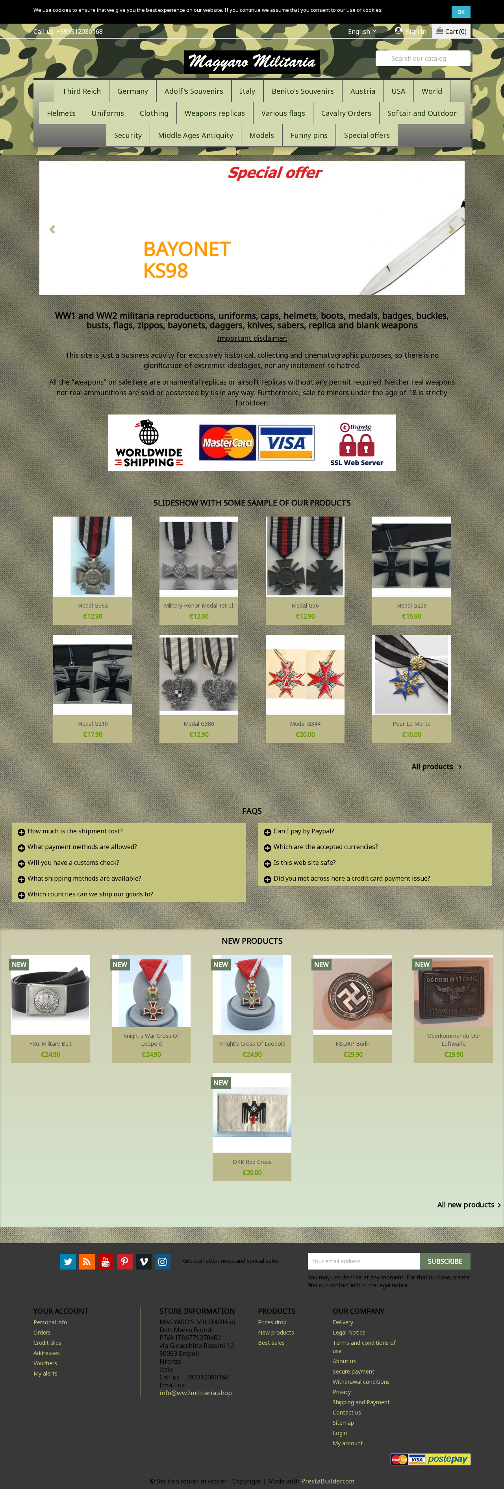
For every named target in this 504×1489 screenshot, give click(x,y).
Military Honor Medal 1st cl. (199, 605)
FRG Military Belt (50, 1043)
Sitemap (343, 1422)
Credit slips (47, 1342)
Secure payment (353, 1371)
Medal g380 (198, 723)
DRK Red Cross (252, 1162)
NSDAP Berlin (353, 1043)
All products (438, 767)
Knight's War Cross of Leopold (151, 1039)
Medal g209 (411, 605)
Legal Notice (349, 1332)
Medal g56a (92, 605)
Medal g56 (305, 605)
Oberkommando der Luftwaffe (453, 1039)
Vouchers (45, 1363)
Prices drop (272, 1322)
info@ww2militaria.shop (195, 1393)
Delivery (343, 1322)
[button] (71, 228)
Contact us (347, 1412)
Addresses (46, 1353)
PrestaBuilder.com (327, 1481)
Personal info (50, 1322)
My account (348, 1443)
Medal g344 (305, 723)
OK (461, 11)
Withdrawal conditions (361, 1381)
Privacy (342, 1392)
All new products (470, 1205)
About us (344, 1361)
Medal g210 (92, 723)
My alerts (45, 1373)
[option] (246, 228)
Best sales (271, 1342)
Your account (61, 1311)
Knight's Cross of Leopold (252, 1043)
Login (340, 1433)
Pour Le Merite (412, 723)
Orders (42, 1332)
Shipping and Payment (361, 1402)
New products (276, 1332)
